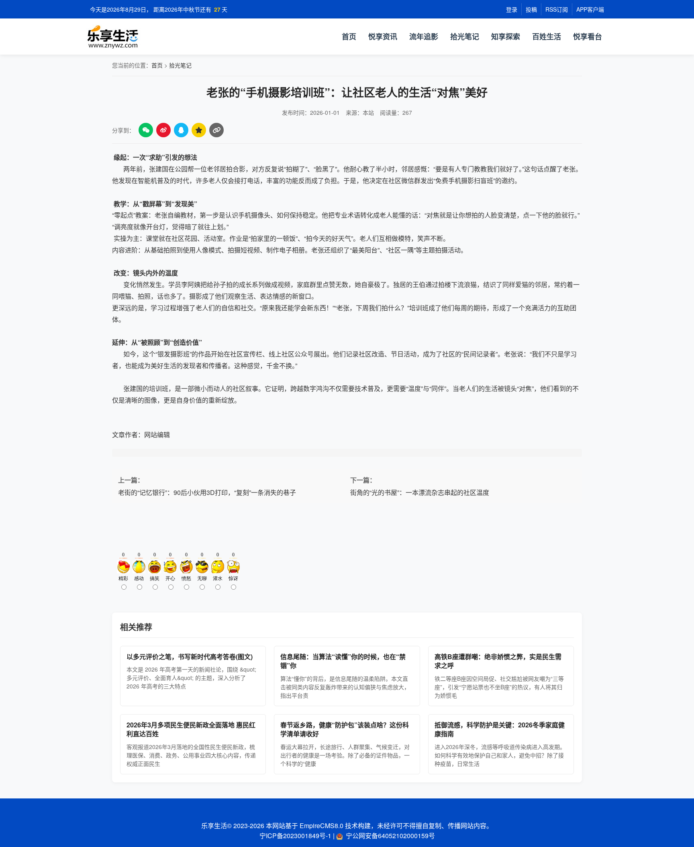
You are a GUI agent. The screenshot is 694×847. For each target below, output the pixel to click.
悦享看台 (587, 36)
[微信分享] (146, 130)
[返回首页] (166, 36)
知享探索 (505, 36)
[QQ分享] (181, 130)
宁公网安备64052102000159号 (390, 835)
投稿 (531, 9)
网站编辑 (157, 434)
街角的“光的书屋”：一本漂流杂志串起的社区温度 (419, 492)
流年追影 (423, 36)
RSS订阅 (556, 9)
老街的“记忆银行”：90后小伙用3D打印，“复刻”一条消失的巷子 (207, 492)
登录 (511, 9)
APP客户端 (590, 9)
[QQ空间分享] (199, 130)
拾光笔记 (464, 36)
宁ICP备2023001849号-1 (295, 835)
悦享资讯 (382, 36)
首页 (349, 36)
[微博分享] (163, 130)
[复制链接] (216, 130)
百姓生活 (546, 36)
